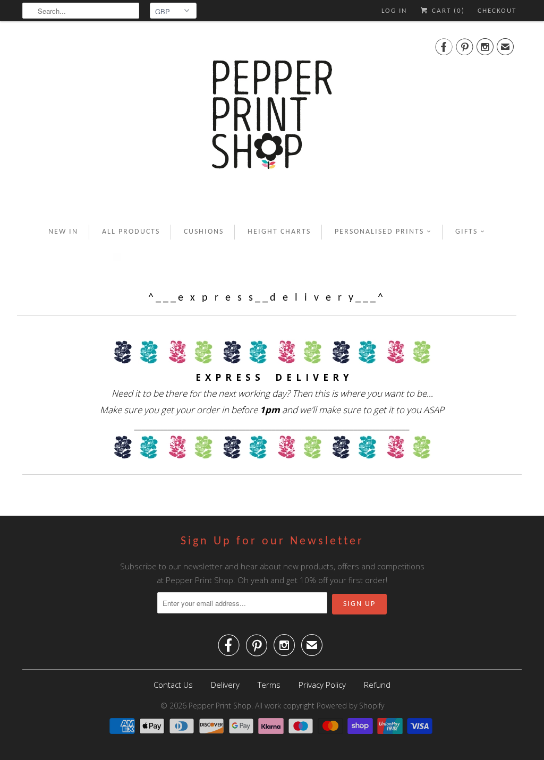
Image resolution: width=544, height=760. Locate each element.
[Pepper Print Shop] (272, 121)
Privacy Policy (322, 684)
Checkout (497, 10)
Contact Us (173, 684)
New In (63, 232)
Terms (269, 684)
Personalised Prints (379, 232)
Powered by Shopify (350, 706)
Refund (377, 684)
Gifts (466, 232)
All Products (131, 232)
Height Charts (279, 232)
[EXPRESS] (272, 361)
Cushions (204, 232)
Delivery (225, 684)
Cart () (447, 10)
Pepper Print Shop (220, 706)
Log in (394, 10)
